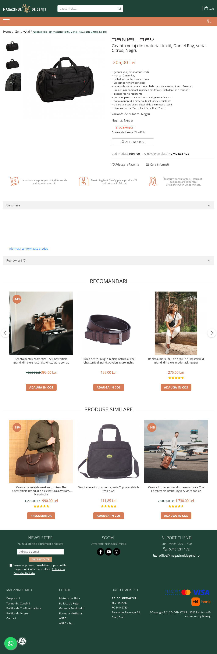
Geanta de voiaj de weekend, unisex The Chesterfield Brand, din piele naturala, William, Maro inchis (41, 490)
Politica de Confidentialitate (23, 608)
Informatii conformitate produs (28, 248)
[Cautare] (119, 8)
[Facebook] (100, 552)
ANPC (62, 618)
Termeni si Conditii (18, 603)
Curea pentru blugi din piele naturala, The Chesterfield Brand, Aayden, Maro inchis (109, 360)
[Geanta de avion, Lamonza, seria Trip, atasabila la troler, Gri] (108, 451)
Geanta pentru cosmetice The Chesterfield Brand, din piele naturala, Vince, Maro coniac (41, 360)
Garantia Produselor (72, 608)
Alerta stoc (135, 142)
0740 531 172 (179, 549)
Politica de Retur (69, 603)
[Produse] (7, 22)
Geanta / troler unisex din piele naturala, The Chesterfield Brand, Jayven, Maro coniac (176, 489)
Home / (8, 31)
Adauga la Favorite (127, 164)
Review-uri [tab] (16, 260)
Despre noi (13, 598)
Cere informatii (159, 164)
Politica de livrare (17, 613)
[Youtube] (108, 552)
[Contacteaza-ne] (209, 21)
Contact (11, 618)
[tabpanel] (64, 78)
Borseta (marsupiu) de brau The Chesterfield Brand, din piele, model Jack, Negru (176, 360)
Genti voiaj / (24, 31)
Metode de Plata (69, 598)
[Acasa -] (24, 8)
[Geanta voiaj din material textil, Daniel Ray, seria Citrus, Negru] (64, 78)
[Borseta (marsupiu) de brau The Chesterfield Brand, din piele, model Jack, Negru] (176, 323)
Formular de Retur (70, 613)
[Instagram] (116, 552)
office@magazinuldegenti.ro (179, 555)
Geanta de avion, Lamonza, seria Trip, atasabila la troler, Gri (108, 489)
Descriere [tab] (13, 205)
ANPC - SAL (66, 623)
